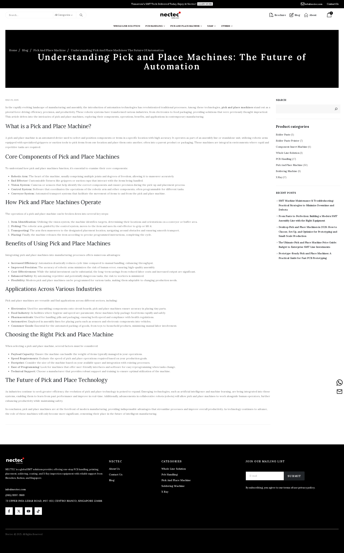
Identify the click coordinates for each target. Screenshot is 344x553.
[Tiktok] (38, 511)
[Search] (81, 15)
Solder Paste (283, 134)
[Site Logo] (170, 15)
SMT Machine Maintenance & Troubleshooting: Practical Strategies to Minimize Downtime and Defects (306, 205)
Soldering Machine (286, 171)
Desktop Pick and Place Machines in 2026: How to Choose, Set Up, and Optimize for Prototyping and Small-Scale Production (308, 231)
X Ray (279, 177)
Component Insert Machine (291, 146)
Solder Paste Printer (287, 140)
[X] (18, 511)
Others (225, 26)
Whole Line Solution (126, 26)
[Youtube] (28, 511)
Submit (294, 476)
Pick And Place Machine (185, 26)
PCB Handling (154, 26)
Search (281, 100)
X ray (210, 26)
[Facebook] (9, 511)
